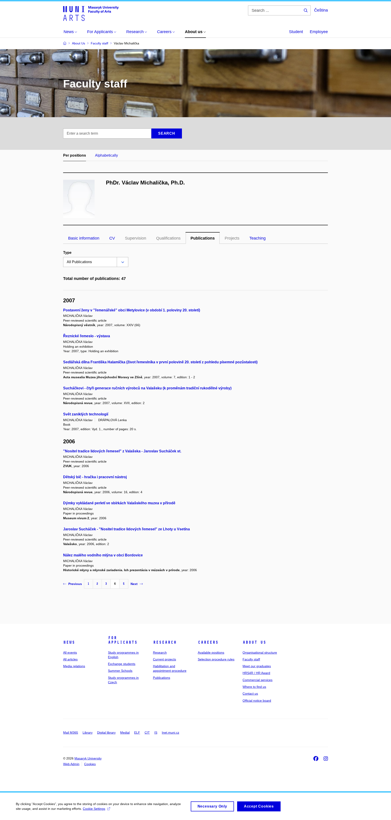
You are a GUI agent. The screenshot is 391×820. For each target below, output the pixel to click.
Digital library (106, 732)
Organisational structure (260, 652)
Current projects (164, 659)
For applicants (122, 640)
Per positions (74, 155)
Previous (75, 584)
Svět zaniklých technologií (85, 414)
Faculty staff (251, 659)
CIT (147, 732)
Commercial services (257, 680)
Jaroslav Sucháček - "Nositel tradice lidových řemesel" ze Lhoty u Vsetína (126, 529)
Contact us (250, 693)
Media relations (74, 666)
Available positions (211, 652)
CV (112, 238)
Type (67, 253)
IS (155, 732)
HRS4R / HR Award (256, 673)
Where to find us (254, 687)
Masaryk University (88, 758)
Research (164, 642)
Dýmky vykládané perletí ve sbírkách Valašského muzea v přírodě (119, 503)
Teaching (257, 238)
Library (88, 732)
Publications (203, 238)
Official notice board (257, 700)
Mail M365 (70, 732)
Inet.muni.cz (170, 732)
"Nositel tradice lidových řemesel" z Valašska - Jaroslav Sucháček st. (122, 451)
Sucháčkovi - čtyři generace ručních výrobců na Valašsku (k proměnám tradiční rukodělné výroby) (147, 388)
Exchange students (121, 664)
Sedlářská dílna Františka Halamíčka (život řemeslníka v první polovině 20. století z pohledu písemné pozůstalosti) (160, 362)
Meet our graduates (257, 666)
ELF (137, 732)
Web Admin (71, 764)
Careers (208, 642)
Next (134, 584)
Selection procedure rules (216, 659)
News (69, 642)
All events (70, 652)
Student (296, 31)
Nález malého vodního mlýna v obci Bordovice (103, 555)
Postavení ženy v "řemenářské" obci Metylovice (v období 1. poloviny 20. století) (131, 310)
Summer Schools (120, 670)
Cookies (90, 764)
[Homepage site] (91, 13)
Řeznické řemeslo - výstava (86, 336)
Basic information (83, 238)
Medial (125, 732)
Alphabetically (106, 155)
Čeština (321, 10)
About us (254, 642)
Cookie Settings (94, 808)
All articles (70, 659)
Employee (319, 31)
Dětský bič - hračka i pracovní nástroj (95, 477)
